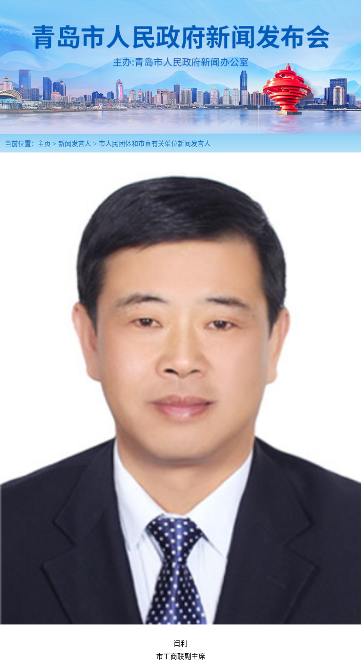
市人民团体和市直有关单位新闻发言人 (155, 143)
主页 (44, 143)
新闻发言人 (74, 143)
